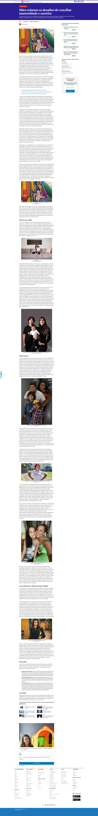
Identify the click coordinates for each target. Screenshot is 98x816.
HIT (38, 784)
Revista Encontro (77, 777)
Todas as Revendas (64, 782)
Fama (38, 771)
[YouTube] (82, 2)
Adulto (50, 795)
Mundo (16, 778)
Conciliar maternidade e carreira (45, 62)
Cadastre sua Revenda (64, 783)
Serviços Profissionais (53, 797)
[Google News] (55, 805)
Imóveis (51, 791)
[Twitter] (77, 2)
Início (20, 21)
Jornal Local (74, 772)
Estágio (27, 775)
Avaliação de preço (64, 776)
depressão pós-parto (41, 231)
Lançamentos (51, 775)
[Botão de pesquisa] (19, 1)
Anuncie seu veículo (64, 772)
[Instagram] (79, 2)
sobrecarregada (33, 461)
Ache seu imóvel (52, 771)
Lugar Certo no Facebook (53, 783)
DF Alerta (74, 771)
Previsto (27, 791)
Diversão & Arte (17, 779)
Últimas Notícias (28, 778)
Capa (15, 771)
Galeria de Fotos (52, 782)
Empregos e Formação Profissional (55, 794)
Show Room (51, 779)
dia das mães (27, 757)
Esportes (16, 780)
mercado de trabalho (45, 757)
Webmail (39, 776)
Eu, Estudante (29, 769)
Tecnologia (16, 786)
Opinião (16, 783)
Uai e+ (74, 790)
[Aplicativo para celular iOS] (76, 796)
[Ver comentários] (1, 378)
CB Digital (16, 794)
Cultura (27, 779)
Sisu (26, 782)
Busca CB (16, 795)
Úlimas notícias (52, 776)
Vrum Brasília (75, 775)
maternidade (37, 757)
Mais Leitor (39, 787)
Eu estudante (25, 21)
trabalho (21, 759)
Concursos (28, 788)
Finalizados (27, 795)
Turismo (16, 787)
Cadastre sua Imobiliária (53, 786)
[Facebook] (75, 2)
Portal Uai (74, 788)
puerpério (29, 305)
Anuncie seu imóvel (52, 772)
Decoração (51, 780)
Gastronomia (40, 783)
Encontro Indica (75, 783)
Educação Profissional (29, 783)
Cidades (16, 772)
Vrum (62, 769)
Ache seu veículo (63, 771)
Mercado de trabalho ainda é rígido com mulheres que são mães (34, 89)
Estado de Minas (75, 787)
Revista (74, 780)
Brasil (15, 775)
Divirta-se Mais (41, 778)
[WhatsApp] (81, 2)
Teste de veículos (63, 775)
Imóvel (51, 769)
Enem (27, 776)
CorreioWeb (41, 769)
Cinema (39, 780)
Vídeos (62, 778)
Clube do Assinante (17, 797)
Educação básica (28, 771)
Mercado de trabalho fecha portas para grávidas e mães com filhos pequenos (37, 91)
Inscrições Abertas (29, 794)
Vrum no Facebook (64, 780)
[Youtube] (52, 805)
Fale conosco (28, 786)
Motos (62, 779)
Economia (16, 776)
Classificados (53, 788)
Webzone (39, 775)
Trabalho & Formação (36, 2)
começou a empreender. (38, 165)
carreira (21, 757)
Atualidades (74, 782)
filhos (32, 757)
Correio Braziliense (19, 769)
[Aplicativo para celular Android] (76, 799)
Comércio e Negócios (53, 798)
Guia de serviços (52, 778)
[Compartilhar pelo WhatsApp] (75, 43)
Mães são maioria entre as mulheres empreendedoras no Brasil (34, 93)
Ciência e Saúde (17, 782)
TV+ (38, 786)
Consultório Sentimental (41, 772)
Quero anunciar (52, 790)
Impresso (17, 789)
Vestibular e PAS (28, 780)
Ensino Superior (28, 772)
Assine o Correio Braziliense (19, 798)
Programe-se (40, 782)
